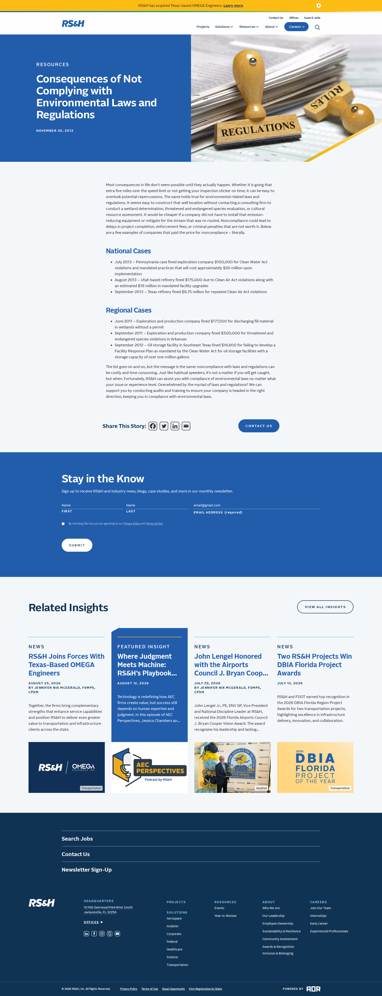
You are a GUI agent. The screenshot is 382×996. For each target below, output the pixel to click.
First (67, 511)
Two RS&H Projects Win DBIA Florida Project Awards (314, 664)
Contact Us (276, 17)
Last (131, 511)
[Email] (187, 426)
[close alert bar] (319, 5)
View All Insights (325, 607)
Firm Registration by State (205, 988)
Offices (294, 17)
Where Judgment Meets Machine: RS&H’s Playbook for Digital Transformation (144, 664)
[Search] (317, 27)
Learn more (233, 5)
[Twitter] (165, 426)
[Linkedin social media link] (86, 934)
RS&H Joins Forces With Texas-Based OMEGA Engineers (67, 664)
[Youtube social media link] (117, 934)
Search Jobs (312, 17)
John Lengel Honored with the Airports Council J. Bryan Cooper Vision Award (231, 664)
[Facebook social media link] (94, 934)
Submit (77, 545)
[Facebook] (154, 426)
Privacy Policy (132, 523)
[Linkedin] (176, 426)
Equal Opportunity (173, 988)
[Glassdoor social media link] (109, 934)
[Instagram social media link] (102, 934)
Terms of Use (154, 523)
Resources (52, 64)
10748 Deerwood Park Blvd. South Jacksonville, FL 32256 (108, 909)
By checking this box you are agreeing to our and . (116, 523)
